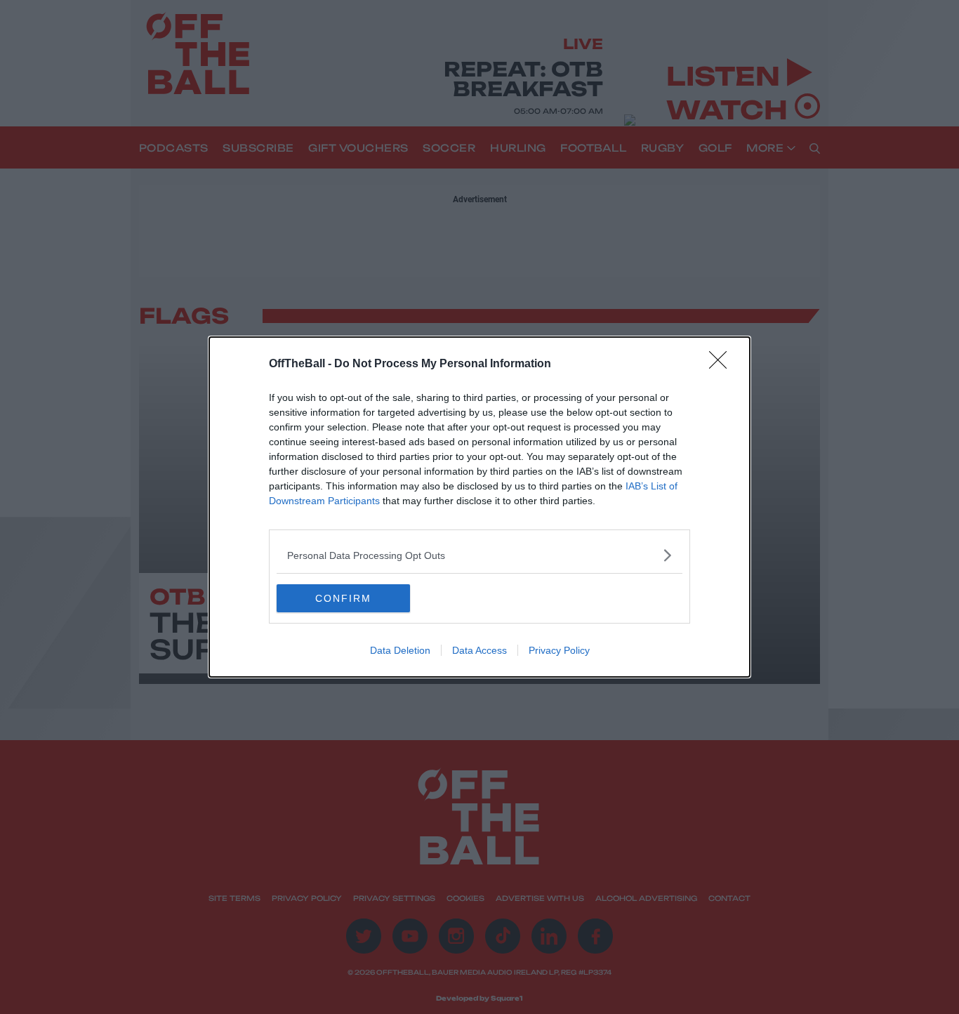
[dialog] (479, 507)
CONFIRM (343, 598)
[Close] (722, 364)
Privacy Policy (559, 650)
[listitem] (479, 555)
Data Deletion (400, 650)
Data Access (479, 650)
